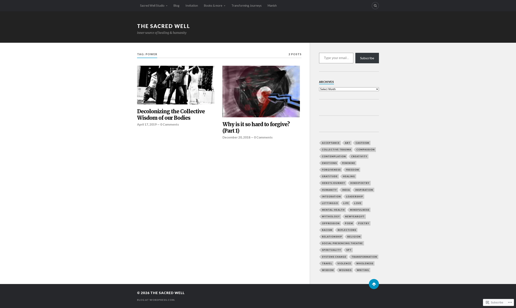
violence (344, 263)
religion (354, 236)
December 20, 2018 (236, 137)
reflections (347, 230)
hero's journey (333, 183)
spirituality (331, 250)
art (347, 143)
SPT (349, 250)
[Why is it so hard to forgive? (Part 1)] (261, 91)
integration (331, 196)
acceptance (331, 143)
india (346, 189)
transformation (364, 256)
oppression (331, 223)
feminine (348, 163)
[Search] (375, 5)
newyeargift (355, 216)
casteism (362, 143)
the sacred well (163, 26)
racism (327, 230)
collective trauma (336, 149)
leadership (354, 196)
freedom (352, 169)
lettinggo (330, 203)
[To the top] (374, 284)
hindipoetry (359, 183)
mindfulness (359, 209)
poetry (363, 223)
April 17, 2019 (147, 124)
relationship (332, 236)
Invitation (191, 5)
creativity (359, 156)
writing (363, 270)
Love (357, 203)
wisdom (328, 270)
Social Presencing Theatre (342, 243)
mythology (331, 216)
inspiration (364, 189)
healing (349, 176)
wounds (345, 270)
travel (327, 263)
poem (349, 223)
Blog (176, 5)
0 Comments (169, 124)
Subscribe (367, 58)
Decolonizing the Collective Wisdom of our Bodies (171, 114)
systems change (334, 256)
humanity (329, 189)
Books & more (213, 5)
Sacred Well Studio (152, 5)
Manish (272, 5)
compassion (365, 149)
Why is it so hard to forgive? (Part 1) (256, 127)
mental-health (333, 209)
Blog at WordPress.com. (156, 299)
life (346, 203)
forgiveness (331, 169)
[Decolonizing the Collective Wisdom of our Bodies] (175, 85)
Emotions (329, 163)
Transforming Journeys (246, 5)
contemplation (334, 156)
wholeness (364, 263)
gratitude (330, 176)
